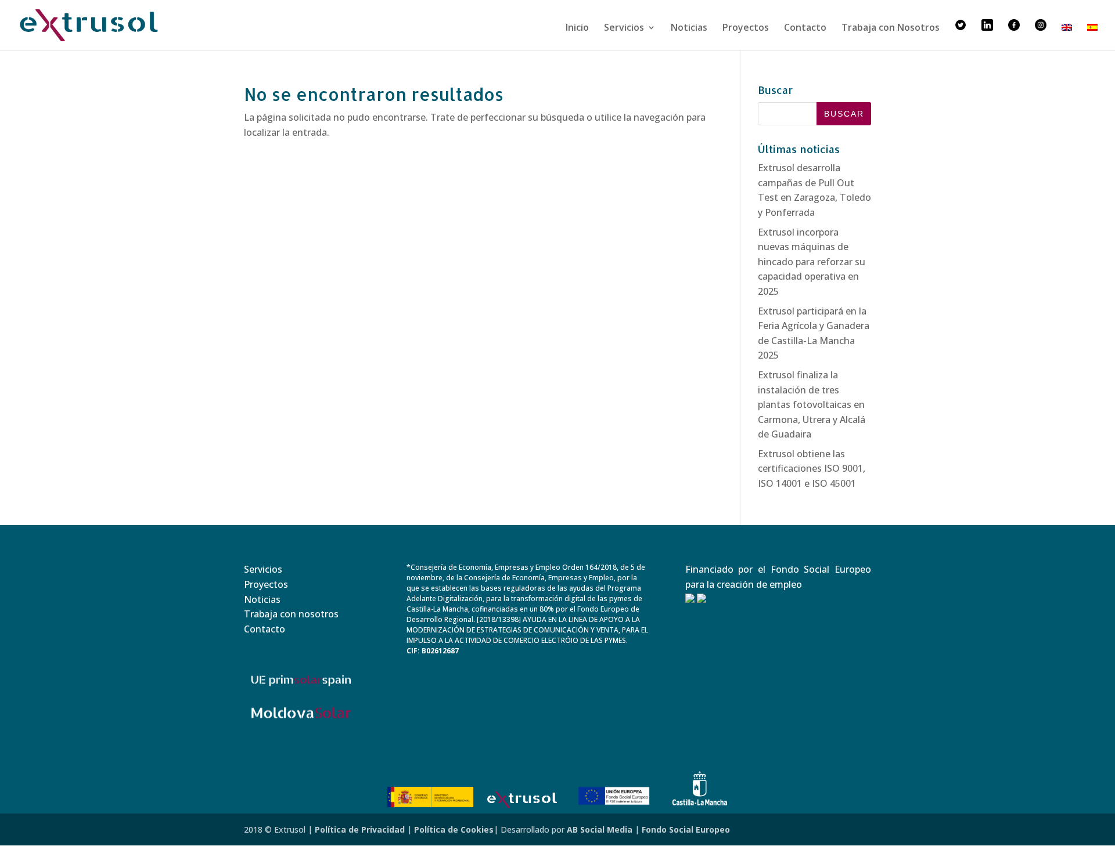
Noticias (689, 28)
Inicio (577, 28)
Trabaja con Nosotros (890, 28)
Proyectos (745, 28)
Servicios (624, 28)
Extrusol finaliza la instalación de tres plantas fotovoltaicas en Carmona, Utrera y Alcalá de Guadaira (811, 404)
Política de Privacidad (360, 829)
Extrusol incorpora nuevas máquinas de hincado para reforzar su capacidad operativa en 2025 (811, 262)
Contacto (805, 28)
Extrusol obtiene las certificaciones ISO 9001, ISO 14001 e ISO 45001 (811, 468)
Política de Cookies (454, 829)
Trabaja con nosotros (291, 614)
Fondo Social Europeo (686, 829)
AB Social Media (599, 829)
